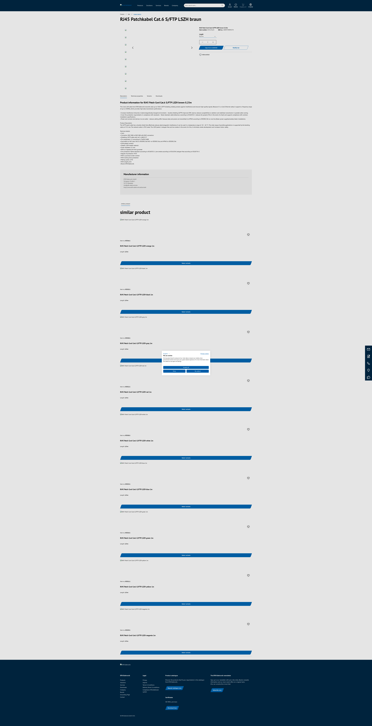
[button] (166, 354)
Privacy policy (205, 354)
